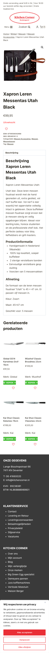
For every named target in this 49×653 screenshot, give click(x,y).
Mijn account (15, 557)
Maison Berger (16, 591)
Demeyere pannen (18, 578)
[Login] (37, 27)
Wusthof (36, 376)
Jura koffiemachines (19, 582)
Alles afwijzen (24, 647)
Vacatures (13, 536)
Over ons (13, 553)
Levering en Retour (18, 515)
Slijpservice (14, 532)
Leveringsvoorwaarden (20, 520)
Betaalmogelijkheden (19, 524)
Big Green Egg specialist (21, 574)
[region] (24, 626)
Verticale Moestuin (18, 587)
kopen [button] (9, 383)
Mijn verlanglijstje (17, 566)
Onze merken (15, 570)
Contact (12, 511)
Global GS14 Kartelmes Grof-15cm (11, 361)
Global (13, 376)
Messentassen (9, 141)
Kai (11, 433)
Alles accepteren (24, 632)
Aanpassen (24, 640)
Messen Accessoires (22, 139)
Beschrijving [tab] (11, 152)
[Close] (46, 602)
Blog (10, 562)
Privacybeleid (15, 528)
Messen (35, 139)
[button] (42, 47)
